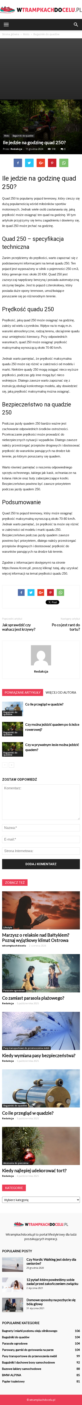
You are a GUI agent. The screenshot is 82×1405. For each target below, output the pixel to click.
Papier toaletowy (13, 1381)
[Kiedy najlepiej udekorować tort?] (41, 1146)
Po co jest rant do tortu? (66, 627)
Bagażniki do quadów (23, 135)
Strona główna (10, 34)
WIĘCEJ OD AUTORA (61, 692)
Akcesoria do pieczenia (15, 1163)
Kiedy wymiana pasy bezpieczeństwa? (38, 1055)
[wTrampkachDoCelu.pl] (41, 9)
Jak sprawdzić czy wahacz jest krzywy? (18, 627)
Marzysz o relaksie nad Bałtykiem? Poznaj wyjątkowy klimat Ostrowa (35, 937)
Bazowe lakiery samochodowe (21, 1368)
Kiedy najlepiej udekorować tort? (34, 1170)
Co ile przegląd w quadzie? (44, 704)
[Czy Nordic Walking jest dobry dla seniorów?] (12, 1264)
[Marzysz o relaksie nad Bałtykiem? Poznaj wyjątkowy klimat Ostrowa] (41, 910)
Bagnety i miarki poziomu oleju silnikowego (29, 1331)
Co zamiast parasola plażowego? (33, 997)
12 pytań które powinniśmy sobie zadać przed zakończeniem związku (52, 1282)
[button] (76, 24)
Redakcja (16, 148)
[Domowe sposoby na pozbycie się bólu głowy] (12, 1305)
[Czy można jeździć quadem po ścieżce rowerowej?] (12, 729)
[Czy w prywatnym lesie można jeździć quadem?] (12, 749)
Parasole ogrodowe (14, 990)
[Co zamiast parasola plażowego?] (41, 973)
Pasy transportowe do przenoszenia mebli (26, 1048)
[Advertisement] (41, 68)
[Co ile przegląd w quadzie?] (12, 709)
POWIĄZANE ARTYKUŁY (23, 692)
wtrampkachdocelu (14, 945)
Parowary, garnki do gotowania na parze (28, 1349)
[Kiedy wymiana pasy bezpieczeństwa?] (41, 1031)
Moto (6, 135)
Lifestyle (7, 927)
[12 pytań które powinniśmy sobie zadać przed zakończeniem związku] (12, 1285)
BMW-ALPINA (11, 1375)
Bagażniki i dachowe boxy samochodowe (28, 1362)
